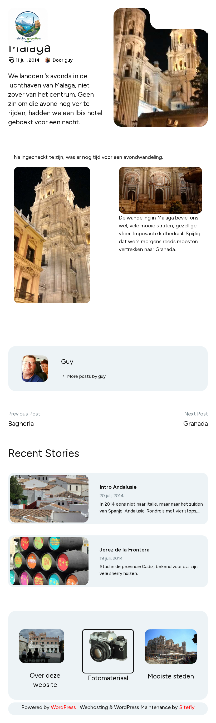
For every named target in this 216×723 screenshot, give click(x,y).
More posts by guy (86, 376)
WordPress (63, 707)
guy (69, 60)
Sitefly (187, 707)
